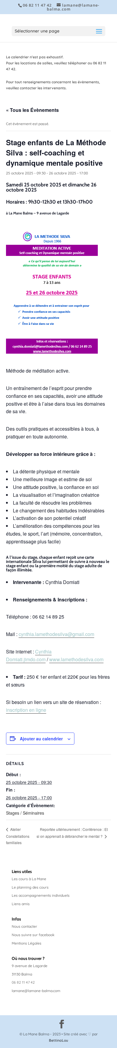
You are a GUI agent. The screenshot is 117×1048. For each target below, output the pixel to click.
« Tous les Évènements (32, 109)
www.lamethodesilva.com (76, 659)
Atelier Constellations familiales (17, 836)
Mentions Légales (26, 943)
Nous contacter (24, 926)
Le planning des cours (30, 887)
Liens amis (21, 904)
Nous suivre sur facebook (33, 935)
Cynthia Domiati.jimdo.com (29, 655)
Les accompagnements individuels (41, 895)
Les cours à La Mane (29, 879)
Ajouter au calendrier (41, 739)
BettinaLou (58, 1040)
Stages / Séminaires (25, 813)
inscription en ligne (26, 709)
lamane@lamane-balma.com (36, 990)
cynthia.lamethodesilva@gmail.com (56, 634)
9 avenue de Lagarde (29, 965)
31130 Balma (22, 974)
